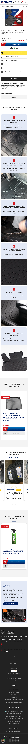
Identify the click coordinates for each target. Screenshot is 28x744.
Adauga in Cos (16, 429)
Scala (23, 6)
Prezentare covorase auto (14, 721)
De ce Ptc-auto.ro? (14, 723)
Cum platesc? (14, 668)
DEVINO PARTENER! (14, 690)
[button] (13, 505)
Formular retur (14, 663)
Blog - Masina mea (14, 692)
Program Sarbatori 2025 (14, 713)
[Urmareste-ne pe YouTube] (15, 740)
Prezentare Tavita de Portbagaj (14, 718)
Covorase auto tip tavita (10, 6)
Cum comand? (14, 666)
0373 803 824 (11, 644)
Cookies (14, 680)
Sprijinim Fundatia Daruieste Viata (14, 699)
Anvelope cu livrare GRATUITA (14, 702)
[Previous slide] (2, 17)
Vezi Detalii (15, 433)
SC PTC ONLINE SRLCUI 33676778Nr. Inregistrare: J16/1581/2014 (14, 730)
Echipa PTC (14, 697)
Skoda (19, 6)
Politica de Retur (14, 661)
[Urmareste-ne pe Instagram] (13, 740)
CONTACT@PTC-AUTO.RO (13, 647)
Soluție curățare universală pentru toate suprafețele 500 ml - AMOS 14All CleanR (13, 551)
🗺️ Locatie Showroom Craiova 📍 (14, 711)
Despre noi (14, 694)
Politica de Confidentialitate (14, 678)
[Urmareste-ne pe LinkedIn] (18, 740)
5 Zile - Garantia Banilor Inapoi (14, 716)
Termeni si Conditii (14, 675)
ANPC (14, 726)
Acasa (2, 6)
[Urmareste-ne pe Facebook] (10, 740)
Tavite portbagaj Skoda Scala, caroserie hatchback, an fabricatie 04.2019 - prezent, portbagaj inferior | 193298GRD (14, 417)
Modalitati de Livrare (14, 673)
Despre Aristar (10, 604)
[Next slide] (25, 17)
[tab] (12, 24)
